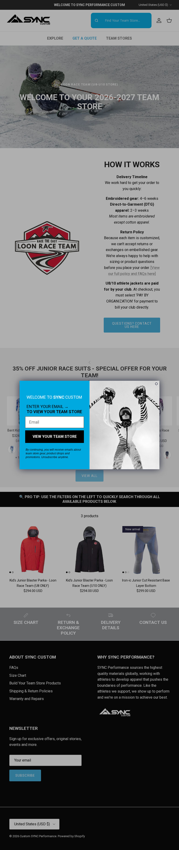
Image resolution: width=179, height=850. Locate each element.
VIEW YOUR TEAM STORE (55, 436)
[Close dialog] (156, 384)
